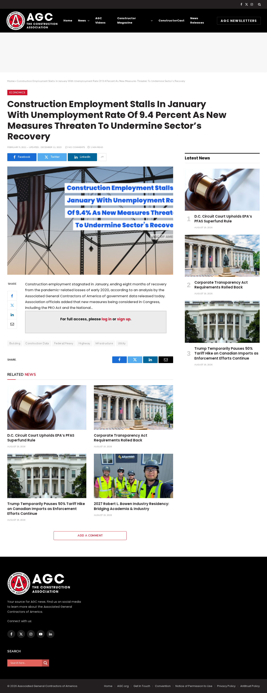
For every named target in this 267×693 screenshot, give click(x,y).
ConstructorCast (171, 21)
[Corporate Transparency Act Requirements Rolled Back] (133, 407)
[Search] (259, 4)
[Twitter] (12, 305)
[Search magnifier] (45, 663)
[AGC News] (31, 21)
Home (67, 21)
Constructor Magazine (126, 20)
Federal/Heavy (63, 343)
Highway (84, 343)
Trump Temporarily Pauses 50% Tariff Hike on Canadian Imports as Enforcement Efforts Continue (46, 508)
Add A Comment (90, 536)
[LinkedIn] (12, 315)
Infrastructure (104, 343)
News (82, 21)
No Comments (76, 147)
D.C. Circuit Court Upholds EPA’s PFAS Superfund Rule (40, 438)
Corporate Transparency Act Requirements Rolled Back (120, 438)
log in (107, 319)
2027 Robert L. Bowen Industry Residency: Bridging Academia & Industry (131, 506)
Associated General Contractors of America (47, 686)
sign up (123, 319)
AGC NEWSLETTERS (239, 21)
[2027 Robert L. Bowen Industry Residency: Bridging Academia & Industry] (133, 476)
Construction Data (37, 343)
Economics (17, 92)
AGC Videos (100, 20)
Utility (122, 343)
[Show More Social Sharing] (102, 157)
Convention (163, 686)
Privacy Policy (226, 686)
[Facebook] (12, 296)
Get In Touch (142, 686)
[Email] (12, 324)
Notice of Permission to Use (193, 686)
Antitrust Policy (250, 686)
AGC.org (123, 686)
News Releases (197, 20)
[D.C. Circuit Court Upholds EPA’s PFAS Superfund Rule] (46, 407)
